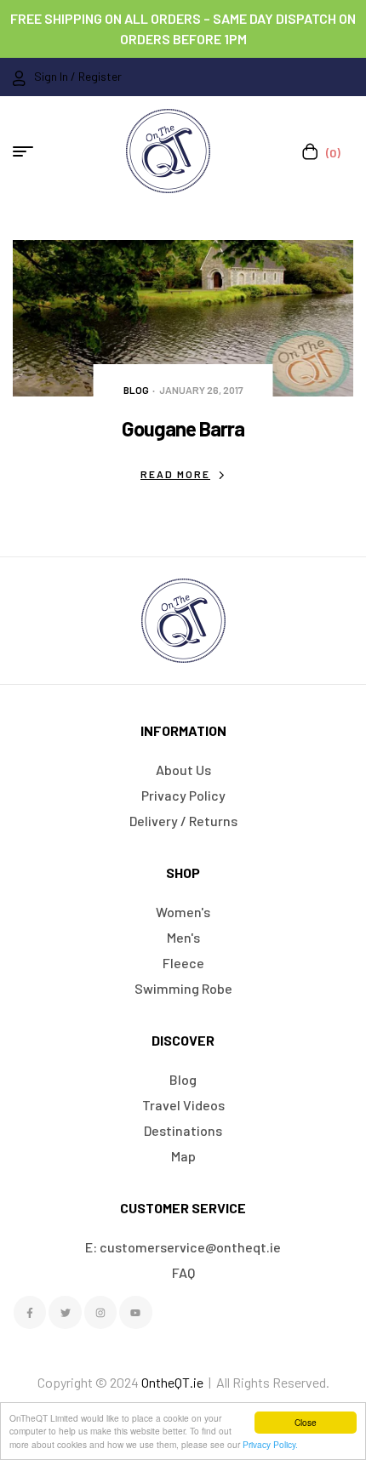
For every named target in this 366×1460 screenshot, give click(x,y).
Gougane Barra (183, 428)
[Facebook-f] (30, 1312)
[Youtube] (135, 1312)
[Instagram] (100, 1312)
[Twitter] (65, 1312)
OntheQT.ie (172, 1382)
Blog (136, 390)
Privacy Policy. (270, 1444)
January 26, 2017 (201, 390)
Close (306, 1422)
